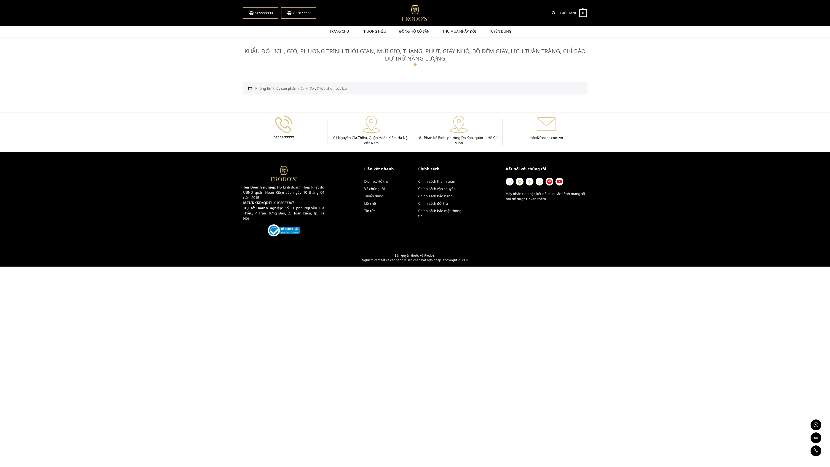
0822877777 (301, 13)
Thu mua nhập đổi (459, 31)
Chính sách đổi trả (433, 203)
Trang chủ (339, 31)
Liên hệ (370, 203)
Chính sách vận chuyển (437, 188)
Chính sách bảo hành (435, 196)
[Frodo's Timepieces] (415, 13)
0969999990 (263, 13)
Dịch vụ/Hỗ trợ (376, 181)
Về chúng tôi (374, 188)
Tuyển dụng (500, 31)
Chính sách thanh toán (436, 181)
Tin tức (369, 210)
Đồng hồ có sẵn (414, 31)
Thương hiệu (374, 31)
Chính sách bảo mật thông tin (439, 213)
